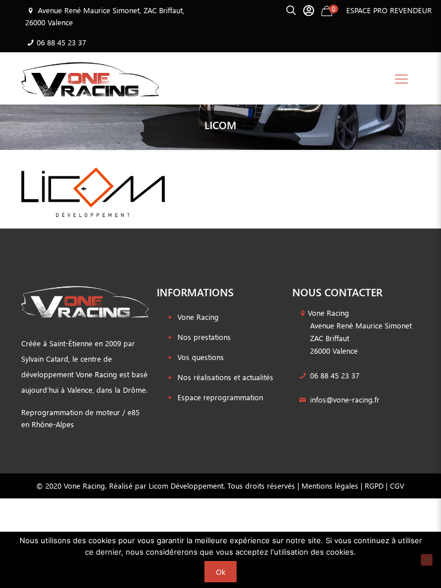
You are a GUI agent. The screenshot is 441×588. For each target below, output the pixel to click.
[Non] (426, 560)
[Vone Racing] (90, 78)
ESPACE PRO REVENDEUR (389, 10)
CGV (397, 485)
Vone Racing (198, 317)
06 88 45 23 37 (61, 42)
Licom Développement (186, 485)
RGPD (374, 485)
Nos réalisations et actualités (225, 377)
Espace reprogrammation (220, 397)
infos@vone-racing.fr (344, 399)
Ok (220, 572)
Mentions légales (329, 485)
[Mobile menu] (401, 78)
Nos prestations (204, 337)
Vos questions (200, 357)
